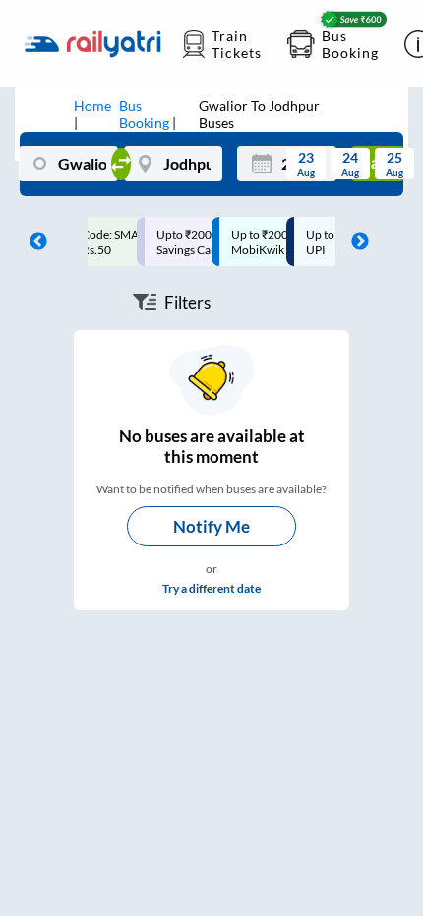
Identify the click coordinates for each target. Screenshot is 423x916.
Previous (33, 242)
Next (355, 242)
